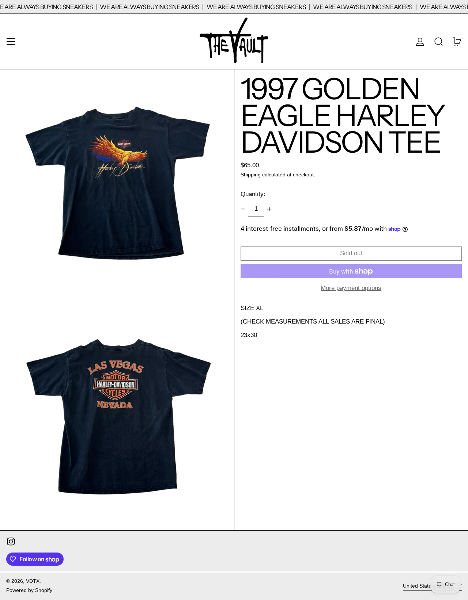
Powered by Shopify (29, 590)
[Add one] (269, 209)
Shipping (251, 175)
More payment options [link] (351, 287)
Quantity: (253, 194)
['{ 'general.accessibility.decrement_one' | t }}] (242, 209)
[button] (439, 41)
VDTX (32, 581)
